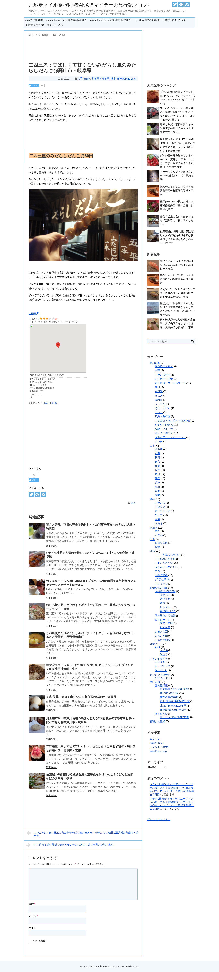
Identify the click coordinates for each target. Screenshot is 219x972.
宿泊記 (153, 527)
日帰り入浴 (161, 542)
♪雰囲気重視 (162, 579)
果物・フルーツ (164, 429)
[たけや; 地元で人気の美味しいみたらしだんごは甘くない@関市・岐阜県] (37, 559)
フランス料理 (162, 374)
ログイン (155, 739)
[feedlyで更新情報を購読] (181, 4)
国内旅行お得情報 (165, 615)
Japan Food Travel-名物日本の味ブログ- (110, 20)
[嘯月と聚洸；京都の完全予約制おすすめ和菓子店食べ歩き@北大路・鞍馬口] (37, 531)
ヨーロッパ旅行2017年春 (174, 717)
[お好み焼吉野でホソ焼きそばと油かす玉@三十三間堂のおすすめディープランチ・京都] (37, 611)
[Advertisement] (83, 48)
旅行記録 (155, 682)
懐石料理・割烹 (164, 366)
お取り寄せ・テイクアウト (170, 437)
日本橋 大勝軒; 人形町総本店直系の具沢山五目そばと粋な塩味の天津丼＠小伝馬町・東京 (177, 323)
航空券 (164, 654)
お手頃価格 (83, 78)
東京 (157, 461)
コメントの (159, 747)
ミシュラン (161, 583)
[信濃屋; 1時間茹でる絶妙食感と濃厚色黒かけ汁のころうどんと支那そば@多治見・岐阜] (37, 781)
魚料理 (159, 391)
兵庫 (157, 482)
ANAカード (161, 678)
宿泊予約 (165, 599)
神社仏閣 (165, 627)
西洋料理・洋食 (164, 379)
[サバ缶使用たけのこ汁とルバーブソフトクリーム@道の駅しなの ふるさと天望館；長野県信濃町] (37, 640)
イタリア (160, 506)
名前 (32, 904)
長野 (157, 470)
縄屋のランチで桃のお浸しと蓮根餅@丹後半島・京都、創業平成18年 (176, 205)
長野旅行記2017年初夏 (174, 20)
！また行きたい (164, 563)
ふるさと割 (161, 631)
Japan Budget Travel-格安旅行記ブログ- (66, 20)
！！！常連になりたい (168, 554)
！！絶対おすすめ (165, 558)
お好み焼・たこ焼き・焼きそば (173, 420)
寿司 (157, 387)
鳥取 (157, 486)
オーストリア (162, 511)
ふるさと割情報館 (34, 20)
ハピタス (160, 662)
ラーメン (160, 404)
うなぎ (159, 395)
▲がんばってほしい (166, 567)
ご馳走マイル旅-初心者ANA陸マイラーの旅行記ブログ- (89, 5)
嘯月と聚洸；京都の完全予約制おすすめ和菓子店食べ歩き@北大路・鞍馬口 (176, 128)
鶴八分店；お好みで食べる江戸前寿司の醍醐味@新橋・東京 (176, 190)
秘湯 (157, 547)
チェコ (159, 515)
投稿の (157, 743)
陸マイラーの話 (55, 25)
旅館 (157, 531)
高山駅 (54, 403)
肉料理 (159, 399)
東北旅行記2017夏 (34, 25)
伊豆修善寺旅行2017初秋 (174, 689)
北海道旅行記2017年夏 (173, 705)
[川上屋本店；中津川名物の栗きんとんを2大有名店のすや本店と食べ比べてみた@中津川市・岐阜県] (37, 725)
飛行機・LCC (168, 611)
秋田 (157, 457)
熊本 (157, 495)
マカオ (159, 523)
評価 (152, 551)
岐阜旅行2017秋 (126, 78)
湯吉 (133, 502)
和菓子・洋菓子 (101, 78)
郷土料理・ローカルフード (170, 383)
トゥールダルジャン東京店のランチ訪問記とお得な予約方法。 (176, 175)
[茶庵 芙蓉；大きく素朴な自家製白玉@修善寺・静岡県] (37, 703)
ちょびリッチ (162, 666)
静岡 (157, 465)
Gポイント (161, 670)
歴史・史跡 (166, 623)
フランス (160, 502)
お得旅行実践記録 (165, 591)
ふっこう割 (161, 635)
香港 (157, 519)
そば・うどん (162, 408)
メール (33, 916)
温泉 (152, 539)
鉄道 (162, 603)
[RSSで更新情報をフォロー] (187, 4)
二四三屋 (34, 313)
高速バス (165, 594)
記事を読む (51, 545)
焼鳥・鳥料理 (162, 416)
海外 (152, 499)
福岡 (157, 491)
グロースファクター (158, 819)
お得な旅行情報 (159, 588)
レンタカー (166, 607)
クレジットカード (160, 674)
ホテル (159, 535)
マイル (164, 650)
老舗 (157, 571)
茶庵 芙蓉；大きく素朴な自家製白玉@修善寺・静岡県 (81, 696)
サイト (32, 928)
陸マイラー (156, 644)
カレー (159, 412)
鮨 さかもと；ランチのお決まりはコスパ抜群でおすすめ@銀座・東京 (177, 265)
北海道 (159, 449)
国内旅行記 (161, 685)
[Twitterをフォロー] (174, 4)
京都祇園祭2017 (169, 697)
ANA (157, 647)
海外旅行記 (161, 714)
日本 (152, 445)
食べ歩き (155, 363)
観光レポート (162, 619)
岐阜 (113, 78)
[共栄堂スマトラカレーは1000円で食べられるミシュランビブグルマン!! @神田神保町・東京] (37, 672)
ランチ (159, 441)
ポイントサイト (159, 658)
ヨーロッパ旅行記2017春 (147, 20)
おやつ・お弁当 (164, 424)
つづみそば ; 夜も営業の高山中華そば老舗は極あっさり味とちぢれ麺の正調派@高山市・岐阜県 (86, 834)
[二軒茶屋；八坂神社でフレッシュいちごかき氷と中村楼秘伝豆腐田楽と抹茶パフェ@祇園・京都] (37, 753)
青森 (157, 453)
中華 (157, 370)
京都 (157, 478)
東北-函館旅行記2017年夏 (175, 701)
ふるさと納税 (162, 640)
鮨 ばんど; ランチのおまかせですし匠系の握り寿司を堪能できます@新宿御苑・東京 (177, 293)
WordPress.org (158, 751)
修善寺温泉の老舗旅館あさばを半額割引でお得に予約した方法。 (176, 220)
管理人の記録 (157, 721)
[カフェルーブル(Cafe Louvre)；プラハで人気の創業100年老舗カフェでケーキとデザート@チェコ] (37, 587)
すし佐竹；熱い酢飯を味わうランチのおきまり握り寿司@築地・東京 (73, 844)
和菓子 (47, 403)
